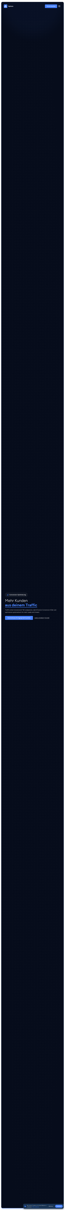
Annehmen (58, 1206)
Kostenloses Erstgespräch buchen (19, 618)
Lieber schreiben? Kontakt (41, 618)
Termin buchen (51, 6)
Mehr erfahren (35, 1207)
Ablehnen (51, 1206)
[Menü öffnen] (59, 6)
